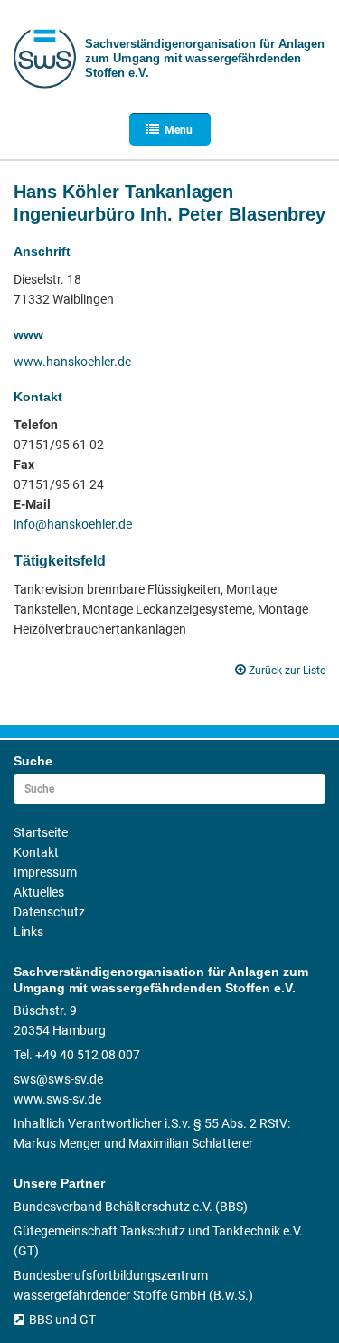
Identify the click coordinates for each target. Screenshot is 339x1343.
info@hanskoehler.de (73, 524)
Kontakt (36, 852)
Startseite (41, 832)
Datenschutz (49, 912)
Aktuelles (39, 892)
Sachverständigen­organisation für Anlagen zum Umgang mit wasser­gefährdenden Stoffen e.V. (205, 58)
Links (28, 932)
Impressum (45, 872)
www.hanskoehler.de (72, 361)
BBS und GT (62, 1319)
